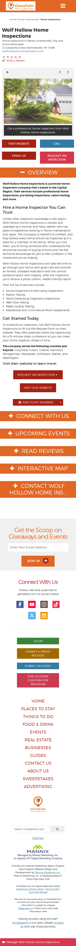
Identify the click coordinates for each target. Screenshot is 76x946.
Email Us (19, 155)
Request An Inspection (57, 157)
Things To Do (38, 716)
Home (13, 19)
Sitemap (38, 838)
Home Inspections (51, 19)
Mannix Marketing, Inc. (48, 872)
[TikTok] (56, 604)
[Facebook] (20, 604)
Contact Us (38, 763)
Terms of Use (52, 889)
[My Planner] (44, 615)
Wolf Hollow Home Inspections (25, 33)
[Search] (57, 829)
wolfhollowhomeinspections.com (23, 51)
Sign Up (34, 561)
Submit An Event (38, 665)
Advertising (38, 786)
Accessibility (20, 922)
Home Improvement (28, 19)
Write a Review (15, 60)
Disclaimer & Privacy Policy (30, 889)
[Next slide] (68, 72)
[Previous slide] (60, 72)
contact (59, 922)
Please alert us (25, 908)
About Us (38, 771)
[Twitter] (32, 615)
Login (38, 641)
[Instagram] (44, 604)
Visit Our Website (38, 387)
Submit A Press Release (38, 653)
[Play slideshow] (8, 72)
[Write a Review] (12, 57)
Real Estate (38, 739)
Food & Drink (38, 724)
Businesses (38, 747)
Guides (38, 755)
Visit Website (18, 143)
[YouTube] (32, 604)
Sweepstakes (38, 778)
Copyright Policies (38, 892)
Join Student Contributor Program (38, 680)
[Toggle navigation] (63, 6)
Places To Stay (38, 708)
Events (38, 732)
